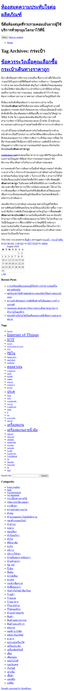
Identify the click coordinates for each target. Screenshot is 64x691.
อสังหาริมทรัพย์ (15, 635)
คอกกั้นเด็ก (10, 363)
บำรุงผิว (10, 388)
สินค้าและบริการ (16, 624)
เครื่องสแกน (15, 425)
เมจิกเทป (10, 434)
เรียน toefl (10, 437)
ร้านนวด (11, 598)
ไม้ (8, 468)
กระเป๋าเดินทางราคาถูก (15, 346)
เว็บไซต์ (11, 668)
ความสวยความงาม (17, 509)
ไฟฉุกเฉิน (10, 462)
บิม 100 (10, 565)
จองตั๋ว (9, 374)
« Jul (3, 274)
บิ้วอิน (10, 568)
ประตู (11, 391)
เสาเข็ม (11, 672)
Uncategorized (14, 492)
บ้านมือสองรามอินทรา (19, 557)
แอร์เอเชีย (10, 448)
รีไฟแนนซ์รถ (14, 609)
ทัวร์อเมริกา (13, 535)
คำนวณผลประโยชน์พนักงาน (22, 517)
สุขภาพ (11, 627)
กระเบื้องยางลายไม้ (17, 498)
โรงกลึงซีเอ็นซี (12, 456)
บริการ (10, 550)
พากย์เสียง (12, 576)
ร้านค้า (10, 594)
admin (44, 243)
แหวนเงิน (10, 445)
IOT (10, 339)
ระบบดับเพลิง (12, 401)
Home (10, 42)
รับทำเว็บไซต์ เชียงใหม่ (19, 590)
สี (7, 412)
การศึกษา (12, 506)
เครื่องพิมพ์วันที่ (15, 649)
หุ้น (8, 415)
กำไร (9, 349)
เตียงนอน (12, 657)
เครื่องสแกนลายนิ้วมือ (22, 430)
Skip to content (16, 37)
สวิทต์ (9, 410)
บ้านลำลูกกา (13, 561)
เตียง (9, 653)
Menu (4, 37)
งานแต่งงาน (11, 371)
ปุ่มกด (9, 396)
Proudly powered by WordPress (16, 688)
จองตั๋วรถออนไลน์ (16, 520)
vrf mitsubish (13, 495)
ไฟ (8, 459)
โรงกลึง (9, 451)
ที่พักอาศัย (12, 542)
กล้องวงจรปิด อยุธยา (18, 502)
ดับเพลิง (10, 376)
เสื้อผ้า (10, 675)
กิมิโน (11, 353)
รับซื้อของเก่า (14, 587)
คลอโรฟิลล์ (11, 360)
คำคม (10, 513)
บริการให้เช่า (14, 554)
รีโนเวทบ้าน (13, 605)
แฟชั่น (10, 683)
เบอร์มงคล (12, 664)
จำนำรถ (11, 524)
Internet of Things (23, 334)
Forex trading (13, 487)
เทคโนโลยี (12, 661)
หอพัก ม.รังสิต (14, 631)
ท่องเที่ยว (12, 531)
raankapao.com (9, 155)
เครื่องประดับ (14, 646)
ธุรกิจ (10, 546)
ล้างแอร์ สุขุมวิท (15, 613)
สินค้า (28, 239)
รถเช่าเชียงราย (15, 583)
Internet (10, 331)
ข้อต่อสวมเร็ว (11, 357)
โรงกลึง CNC (11, 454)
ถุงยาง (10, 528)
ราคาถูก (19, 243)
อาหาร (10, 638)
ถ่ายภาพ (10, 382)
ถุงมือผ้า (10, 379)
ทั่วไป (10, 539)
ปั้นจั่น (10, 572)
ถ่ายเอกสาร (11, 385)
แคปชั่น (11, 679)
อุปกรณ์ (9, 421)
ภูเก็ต (9, 398)
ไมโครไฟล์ (11, 465)
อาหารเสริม (11, 418)
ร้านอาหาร (13, 602)
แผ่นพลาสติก (11, 442)
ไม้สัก (9, 470)
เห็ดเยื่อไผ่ (10, 439)
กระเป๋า (46, 239)
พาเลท (10, 579)
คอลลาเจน (14, 367)
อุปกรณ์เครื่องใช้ (15, 642)
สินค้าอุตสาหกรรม (16, 620)
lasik (9, 490)
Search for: (6, 475)
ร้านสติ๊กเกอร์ (11, 407)
